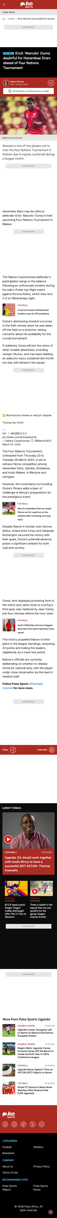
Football (11, 19)
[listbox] (30, 901)
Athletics (38, 1147)
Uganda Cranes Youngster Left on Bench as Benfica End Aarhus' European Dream (36, 1032)
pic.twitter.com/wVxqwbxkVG (19, 437)
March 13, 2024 (11, 444)
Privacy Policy (41, 1166)
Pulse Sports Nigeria (9, 1187)
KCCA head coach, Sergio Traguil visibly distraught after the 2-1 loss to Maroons (15, 910)
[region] (28, 901)
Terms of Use (10, 1172)
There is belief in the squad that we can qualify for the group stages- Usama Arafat (41, 910)
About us (7, 1166)
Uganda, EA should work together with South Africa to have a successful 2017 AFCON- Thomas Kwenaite (28, 864)
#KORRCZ (16, 433)
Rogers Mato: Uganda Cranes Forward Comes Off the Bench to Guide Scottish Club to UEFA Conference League (36, 1053)
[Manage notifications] (50, 1212)
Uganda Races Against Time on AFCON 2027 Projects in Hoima (35, 1071)
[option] (16, 901)
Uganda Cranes (26, 1026)
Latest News (8, 12)
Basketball (8, 1153)
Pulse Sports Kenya (40, 1187)
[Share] (51, 83)
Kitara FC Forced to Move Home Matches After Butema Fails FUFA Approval (35, 1090)
